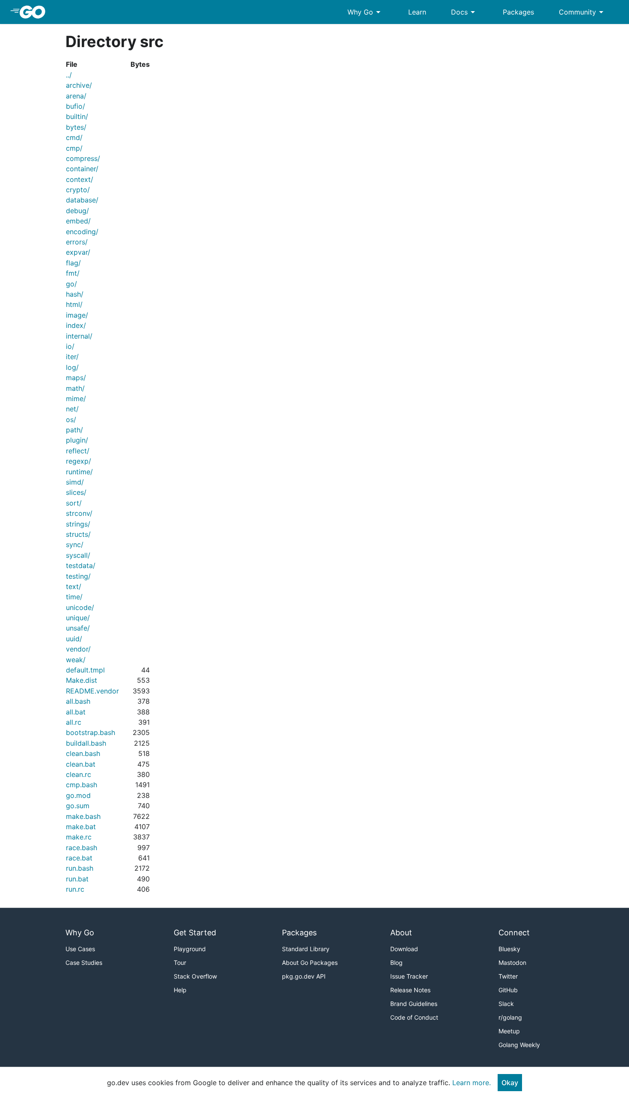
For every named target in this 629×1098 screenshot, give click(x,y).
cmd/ (74, 137)
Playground (190, 948)
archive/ (79, 85)
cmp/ (74, 148)
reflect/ (77, 450)
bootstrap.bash (90, 732)
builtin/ (77, 116)
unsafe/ (78, 628)
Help (180, 990)
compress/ (83, 158)
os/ (71, 419)
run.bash (79, 868)
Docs (464, 12)
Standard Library (305, 948)
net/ (72, 409)
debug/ (77, 210)
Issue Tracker (409, 976)
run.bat (77, 879)
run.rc (75, 889)
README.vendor (92, 691)
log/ (72, 367)
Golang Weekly (519, 1044)
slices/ (76, 492)
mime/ (76, 398)
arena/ (76, 96)
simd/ (75, 482)
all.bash (78, 701)
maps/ (76, 377)
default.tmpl (85, 670)
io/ (70, 346)
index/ (76, 325)
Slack (506, 1003)
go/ (71, 284)
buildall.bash (86, 743)
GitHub (508, 990)
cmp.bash (81, 784)
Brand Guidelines (413, 1003)
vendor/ (78, 649)
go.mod (78, 795)
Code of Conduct (414, 1017)
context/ (79, 179)
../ (69, 75)
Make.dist (81, 680)
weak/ (76, 659)
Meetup (509, 1031)
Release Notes (410, 990)
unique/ (78, 617)
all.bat (76, 712)
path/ (74, 430)
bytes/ (76, 127)
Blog (396, 962)
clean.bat (80, 764)
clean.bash (83, 753)
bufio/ (75, 106)
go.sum (77, 805)
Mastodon (512, 962)
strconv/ (79, 513)
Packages (518, 12)
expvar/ (78, 252)
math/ (75, 388)
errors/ (77, 242)
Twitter (508, 976)
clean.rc (78, 774)
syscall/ (78, 555)
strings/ (78, 524)
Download (404, 948)
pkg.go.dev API (304, 976)
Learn (417, 12)
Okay (509, 1082)
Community (582, 12)
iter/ (72, 356)
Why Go (365, 12)
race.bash (81, 847)
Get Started (195, 932)
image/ (77, 315)
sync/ (74, 544)
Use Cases (80, 948)
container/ (82, 168)
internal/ (79, 336)
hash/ (74, 294)
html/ (74, 304)
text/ (73, 586)
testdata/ (80, 565)
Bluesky (509, 948)
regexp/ (78, 461)
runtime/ (79, 471)
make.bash (83, 816)
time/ (74, 596)
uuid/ (74, 638)
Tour (180, 962)
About (401, 932)
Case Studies (83, 962)
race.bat (79, 858)
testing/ (78, 576)
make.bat (81, 826)
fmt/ (73, 273)
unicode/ (80, 607)
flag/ (73, 263)
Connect (514, 932)
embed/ (78, 221)
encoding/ (82, 231)
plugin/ (77, 440)
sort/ (74, 503)
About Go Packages (310, 962)
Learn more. (471, 1082)
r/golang (510, 1017)
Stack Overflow (195, 976)
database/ (82, 200)
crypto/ (78, 189)
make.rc (79, 837)
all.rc (73, 722)
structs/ (78, 534)
